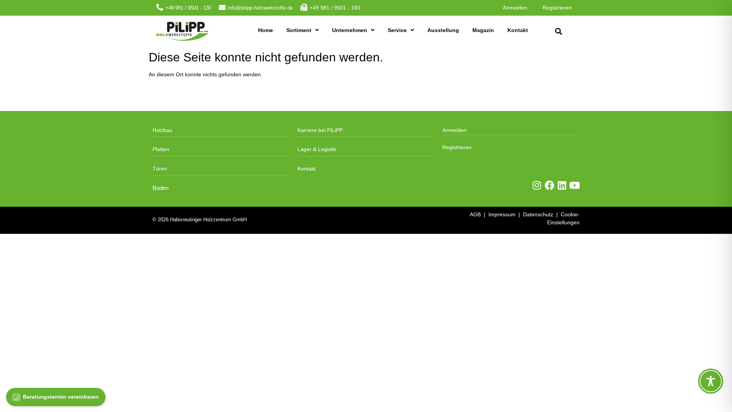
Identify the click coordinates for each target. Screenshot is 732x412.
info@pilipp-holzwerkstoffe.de (260, 8)
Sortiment (298, 30)
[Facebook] (549, 185)
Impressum (501, 214)
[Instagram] (537, 185)
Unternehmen (349, 30)
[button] (558, 31)
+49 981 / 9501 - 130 (188, 8)
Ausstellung (443, 30)
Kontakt (517, 30)
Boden (160, 188)
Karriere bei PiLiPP (320, 130)
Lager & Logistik (316, 149)
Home (265, 30)
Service (397, 30)
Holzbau (162, 130)
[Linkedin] (562, 185)
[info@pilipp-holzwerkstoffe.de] (222, 7)
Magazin (483, 30)
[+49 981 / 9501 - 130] (159, 7)
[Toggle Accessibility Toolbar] (710, 381)
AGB (475, 214)
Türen (159, 169)
